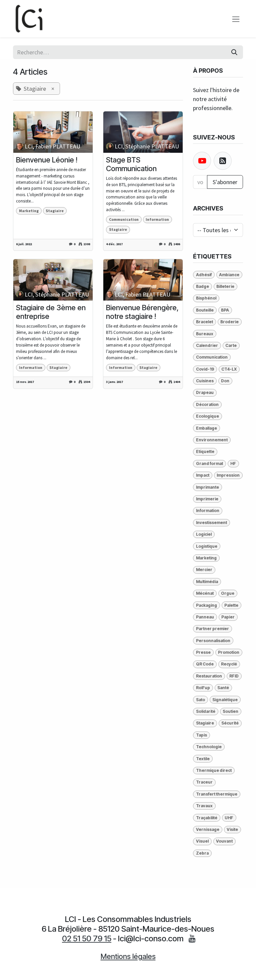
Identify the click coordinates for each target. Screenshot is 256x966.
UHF (229, 817)
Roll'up (203, 687)
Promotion (228, 652)
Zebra (202, 853)
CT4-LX (229, 369)
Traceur (204, 782)
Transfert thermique (216, 794)
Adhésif (204, 274)
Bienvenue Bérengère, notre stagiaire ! (142, 312)
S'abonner (225, 182)
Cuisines (205, 380)
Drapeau (205, 392)
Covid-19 (205, 369)
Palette (231, 605)
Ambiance (229, 274)
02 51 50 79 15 (86, 938)
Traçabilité (206, 817)
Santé (223, 687)
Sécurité (230, 723)
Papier (228, 616)
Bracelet (204, 321)
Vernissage (207, 829)
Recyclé (229, 663)
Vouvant (224, 841)
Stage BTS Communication (131, 164)
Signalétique (225, 699)
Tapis (201, 735)
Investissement (211, 522)
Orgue (227, 593)
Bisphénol (206, 298)
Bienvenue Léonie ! (46, 159)
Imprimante (207, 487)
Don (225, 380)
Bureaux (204, 333)
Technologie (209, 746)
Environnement (212, 439)
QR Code (205, 663)
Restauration (209, 675)
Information (157, 219)
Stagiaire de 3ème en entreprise (51, 312)
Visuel (202, 841)
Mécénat (205, 593)
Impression (228, 475)
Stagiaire (55, 210)
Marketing (29, 210)
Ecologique (207, 416)
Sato (200, 699)
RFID (234, 675)
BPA (225, 310)
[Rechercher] (234, 52)
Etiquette (205, 451)
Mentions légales (128, 956)
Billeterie (225, 286)
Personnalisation (213, 640)
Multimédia (207, 581)
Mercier (204, 569)
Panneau (205, 616)
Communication (124, 219)
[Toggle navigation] (236, 18)
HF (233, 463)
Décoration (207, 404)
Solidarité (205, 711)
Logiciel (204, 534)
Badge (202, 286)
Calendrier (207, 345)
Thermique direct (214, 770)
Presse (203, 652)
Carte (231, 345)
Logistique (206, 546)
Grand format (209, 463)
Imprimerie (207, 498)
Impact (202, 475)
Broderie (229, 321)
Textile (203, 758)
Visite (232, 829)
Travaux (204, 805)
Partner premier (212, 628)
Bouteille (205, 310)
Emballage (206, 428)
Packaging (206, 605)
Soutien (230, 711)
